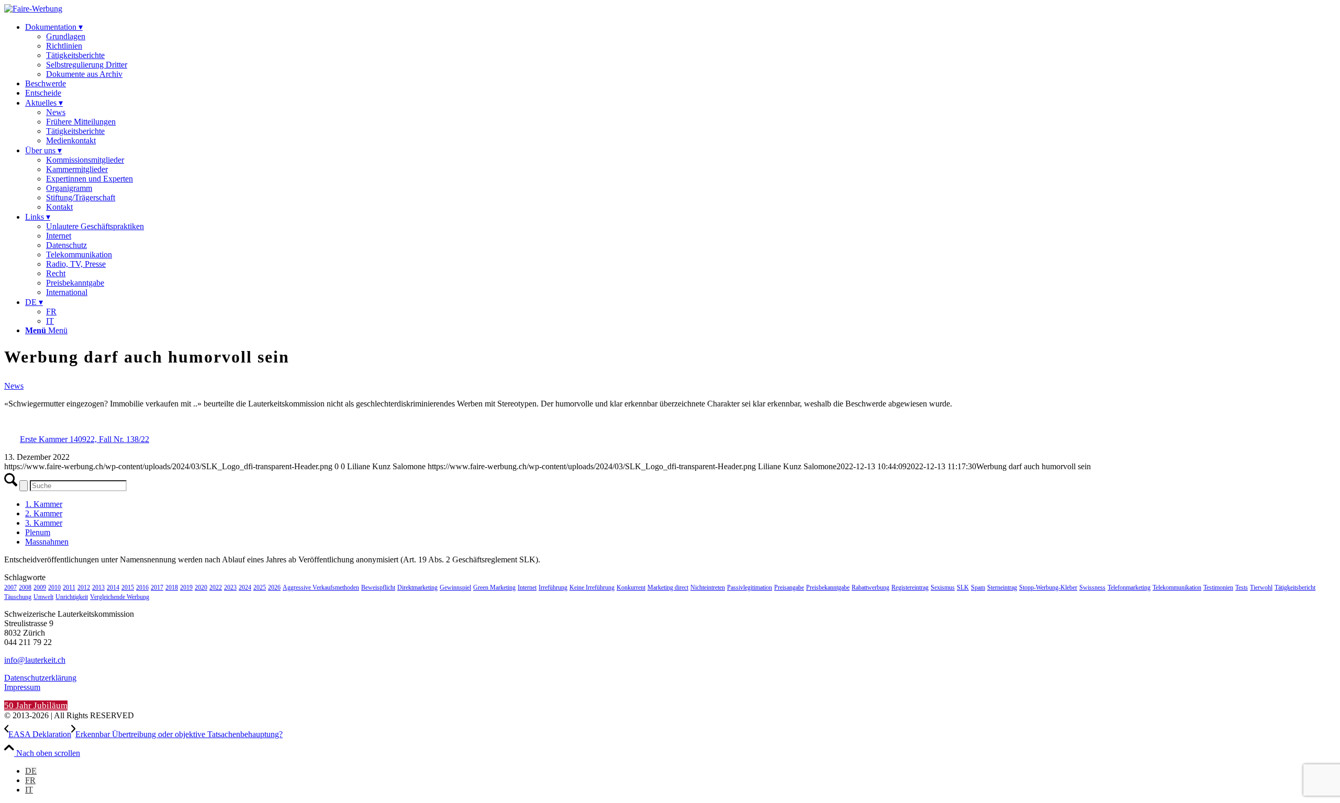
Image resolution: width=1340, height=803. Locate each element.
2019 (186, 587)
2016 (142, 587)
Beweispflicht (378, 587)
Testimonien (1218, 587)
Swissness (1092, 587)
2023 (230, 587)
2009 (40, 587)
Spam (978, 587)
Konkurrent (631, 587)
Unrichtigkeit (71, 597)
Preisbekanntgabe (828, 587)
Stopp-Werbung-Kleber (1048, 587)
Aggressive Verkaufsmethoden (321, 587)
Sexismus (943, 587)
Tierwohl (1261, 587)
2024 (245, 587)
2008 (25, 587)
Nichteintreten (707, 587)
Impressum (22, 687)
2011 (69, 587)
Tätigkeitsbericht (1295, 587)
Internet (527, 587)
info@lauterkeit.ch (34, 659)
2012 (83, 587)
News (14, 385)
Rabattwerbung (870, 587)
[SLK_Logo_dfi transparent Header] (33, 8)
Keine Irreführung (592, 587)
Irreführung (553, 587)
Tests (1241, 587)
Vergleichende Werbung (119, 597)
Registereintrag (910, 587)
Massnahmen (47, 541)
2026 (274, 587)
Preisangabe (789, 587)
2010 (54, 587)
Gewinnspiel (455, 587)
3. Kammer (43, 522)
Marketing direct (667, 587)
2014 (113, 587)
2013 (98, 587)
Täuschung (17, 597)
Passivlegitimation (749, 587)
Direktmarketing (417, 587)
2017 (157, 587)
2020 (201, 587)
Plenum (37, 532)
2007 (10, 587)
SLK (963, 587)
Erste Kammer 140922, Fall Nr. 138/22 (84, 439)
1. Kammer (43, 504)
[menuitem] (680, 50)
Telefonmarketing (1129, 587)
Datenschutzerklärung (40, 677)
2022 (215, 587)
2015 (127, 587)
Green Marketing (494, 587)
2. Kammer (43, 513)
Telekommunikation (1177, 587)
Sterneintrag (1002, 587)
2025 (259, 587)
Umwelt (43, 597)
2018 (171, 587)
